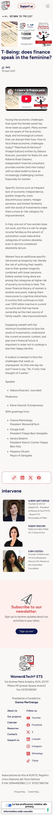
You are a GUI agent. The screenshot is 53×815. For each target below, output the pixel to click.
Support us (26, 6)
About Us (12, 710)
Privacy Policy (19, 792)
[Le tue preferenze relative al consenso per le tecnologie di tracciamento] (48, 810)
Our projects (14, 716)
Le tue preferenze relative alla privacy (29, 805)
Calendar (12, 722)
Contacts (12, 734)
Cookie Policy (33, 792)
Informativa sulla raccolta (18, 811)
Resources (12, 728)
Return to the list (21, 16)
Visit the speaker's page (15, 501)
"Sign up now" (26, 631)
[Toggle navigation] (48, 6)
